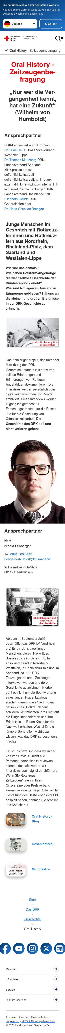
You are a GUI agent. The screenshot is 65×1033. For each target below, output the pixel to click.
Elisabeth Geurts (16, 198)
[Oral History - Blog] (16, 819)
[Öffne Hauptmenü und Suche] (59, 38)
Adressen (11, 1017)
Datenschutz (38, 1017)
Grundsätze (41, 869)
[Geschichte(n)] (16, 844)
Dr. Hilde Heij (13, 149)
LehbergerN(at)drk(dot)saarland (27, 559)
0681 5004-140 (21, 554)
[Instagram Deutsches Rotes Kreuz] (32, 948)
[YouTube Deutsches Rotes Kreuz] (19, 948)
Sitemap (24, 1017)
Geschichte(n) (42, 844)
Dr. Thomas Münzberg (20, 159)
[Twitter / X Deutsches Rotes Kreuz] (46, 948)
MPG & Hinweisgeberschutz (38, 1021)
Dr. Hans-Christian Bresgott (24, 208)
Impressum (12, 1021)
